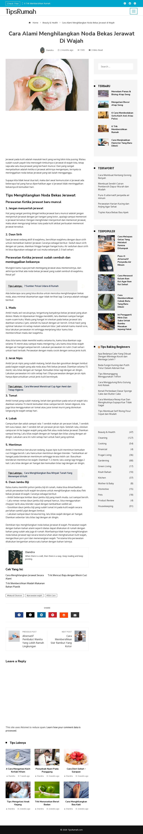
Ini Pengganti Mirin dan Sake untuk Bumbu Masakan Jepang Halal (125, 322)
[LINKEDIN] (41, 614)
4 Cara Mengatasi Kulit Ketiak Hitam (18, 770)
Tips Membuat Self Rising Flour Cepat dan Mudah (114, 412)
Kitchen (115, 477)
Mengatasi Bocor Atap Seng (120, 104)
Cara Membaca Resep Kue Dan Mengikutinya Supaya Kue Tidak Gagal (115, 402)
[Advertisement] (47, 137)
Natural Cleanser (15, 595)
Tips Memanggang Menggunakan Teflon (109, 375)
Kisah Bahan (115, 472)
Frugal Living (115, 455)
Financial (115, 449)
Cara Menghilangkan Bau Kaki (76, 803)
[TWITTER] (30, 614)
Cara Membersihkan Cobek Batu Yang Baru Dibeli (125, 301)
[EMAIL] (75, 614)
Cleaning (115, 437)
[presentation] (22, 2)
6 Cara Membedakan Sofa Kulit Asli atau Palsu (122, 115)
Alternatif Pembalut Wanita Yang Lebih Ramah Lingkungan (33, 639)
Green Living (115, 466)
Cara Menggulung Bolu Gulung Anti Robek (114, 384)
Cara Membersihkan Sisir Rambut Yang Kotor (61, 639)
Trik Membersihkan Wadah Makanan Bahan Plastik (25, 585)
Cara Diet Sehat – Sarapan (76, 770)
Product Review (115, 500)
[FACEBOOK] (19, 614)
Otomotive (115, 489)
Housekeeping (115, 506)
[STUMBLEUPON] (64, 615)
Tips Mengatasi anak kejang (18, 803)
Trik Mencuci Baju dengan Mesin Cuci (67, 575)
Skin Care (52, 595)
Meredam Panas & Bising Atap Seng (121, 93)
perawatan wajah (35, 595)
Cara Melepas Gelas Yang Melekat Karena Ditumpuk (125, 242)
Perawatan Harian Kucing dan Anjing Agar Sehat (113, 205)
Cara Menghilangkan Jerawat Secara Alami (25, 577)
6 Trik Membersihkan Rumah (37, 3)
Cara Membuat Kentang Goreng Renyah (114, 177)
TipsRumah (21, 11)
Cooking (115, 443)
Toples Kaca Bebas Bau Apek (113, 212)
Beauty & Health (115, 432)
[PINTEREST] (52, 614)
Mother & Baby (115, 483)
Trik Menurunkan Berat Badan (47, 803)
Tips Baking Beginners (115, 347)
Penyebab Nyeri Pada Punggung (47, 770)
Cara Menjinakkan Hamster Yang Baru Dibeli (121, 143)
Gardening (115, 460)
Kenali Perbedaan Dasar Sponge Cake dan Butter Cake (115, 392)
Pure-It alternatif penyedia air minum (113, 197)
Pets (115, 494)
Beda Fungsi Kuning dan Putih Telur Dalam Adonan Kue (113, 367)
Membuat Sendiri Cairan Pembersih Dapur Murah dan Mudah (113, 186)
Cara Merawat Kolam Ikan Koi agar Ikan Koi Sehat (125, 280)
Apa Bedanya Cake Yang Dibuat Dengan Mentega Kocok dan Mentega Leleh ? (114, 356)
